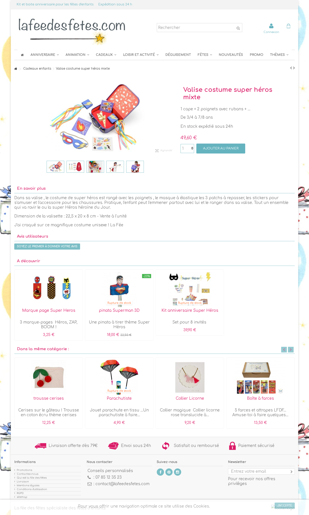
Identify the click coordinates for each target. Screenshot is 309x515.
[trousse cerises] (49, 377)
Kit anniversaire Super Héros (190, 310)
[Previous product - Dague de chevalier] (291, 68)
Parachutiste (119, 398)
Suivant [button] (174, 118)
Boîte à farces (260, 398)
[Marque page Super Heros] (49, 289)
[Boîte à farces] (260, 377)
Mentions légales (28, 485)
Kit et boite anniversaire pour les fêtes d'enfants (55, 4)
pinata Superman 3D (119, 310)
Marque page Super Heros (48, 310)
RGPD (20, 493)
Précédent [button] (16, 118)
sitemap (22, 497)
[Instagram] (177, 472)
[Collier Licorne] (190, 377)
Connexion (271, 32)
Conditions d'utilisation (32, 489)
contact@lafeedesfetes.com (122, 484)
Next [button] (291, 349)
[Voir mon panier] (288, 26)
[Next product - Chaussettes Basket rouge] (294, 68)
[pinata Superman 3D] (119, 289)
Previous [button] (284, 349)
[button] (204, 55)
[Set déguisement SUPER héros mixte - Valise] (55, 166)
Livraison (23, 481)
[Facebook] (160, 472)
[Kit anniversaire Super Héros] (190, 289)
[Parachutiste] (119, 377)
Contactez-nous (27, 474)
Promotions (24, 470)
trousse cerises (48, 398)
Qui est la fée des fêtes (32, 477)
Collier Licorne (190, 398)
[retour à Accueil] (15, 69)
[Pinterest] (169, 472)
